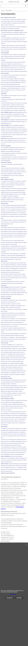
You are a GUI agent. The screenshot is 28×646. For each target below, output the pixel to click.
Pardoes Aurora (13, 2)
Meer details (13, 594)
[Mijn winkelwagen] (25, 2)
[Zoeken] (25, 6)
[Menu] (1, 2)
